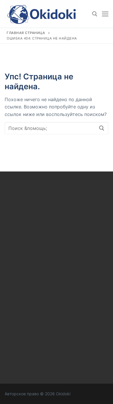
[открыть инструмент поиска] (94, 14)
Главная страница (26, 33)
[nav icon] (105, 14)
